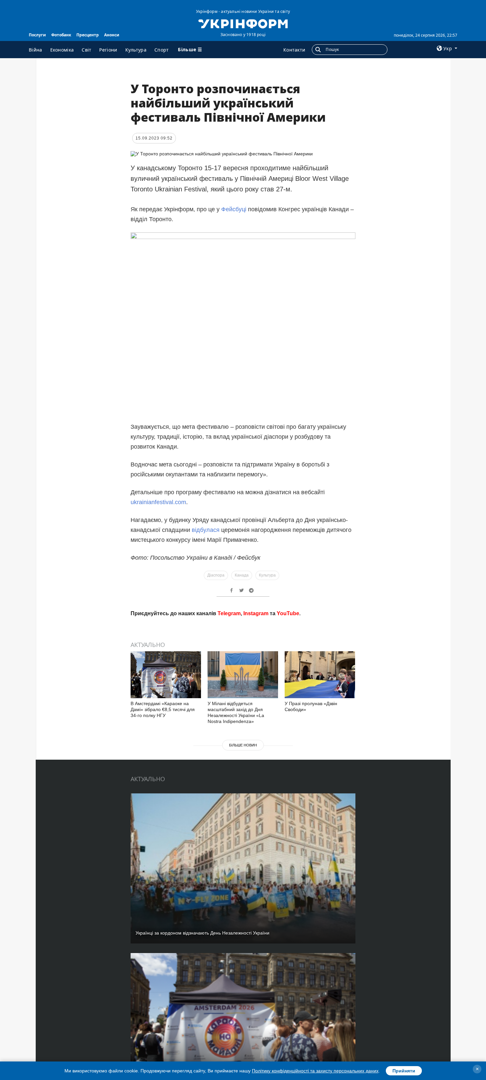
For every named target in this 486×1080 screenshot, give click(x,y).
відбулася (206, 530)
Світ (86, 50)
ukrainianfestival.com (158, 502)
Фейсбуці (233, 209)
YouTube (288, 708)
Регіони (108, 50)
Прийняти (403, 1070)
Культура (135, 50)
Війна (35, 50)
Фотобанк (61, 35)
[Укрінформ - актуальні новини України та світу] (242, 23)
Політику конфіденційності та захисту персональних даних (315, 1070)
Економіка (62, 50)
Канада (242, 575)
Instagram (255, 708)
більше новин (243, 840)
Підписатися (197, 683)
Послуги (37, 35)
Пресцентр (87, 35)
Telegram (229, 708)
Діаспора (215, 575)
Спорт (161, 50)
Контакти (294, 50)
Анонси (111, 35)
